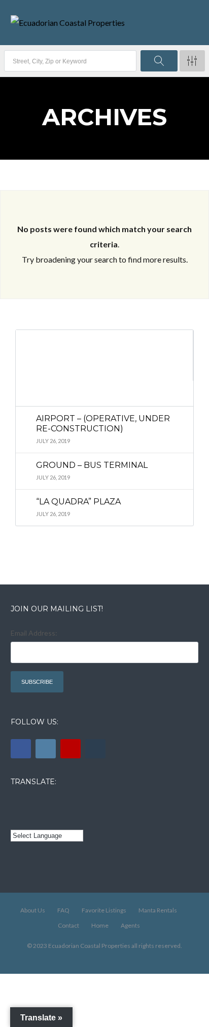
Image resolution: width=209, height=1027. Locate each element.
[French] (45, 804)
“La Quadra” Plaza (78, 501)
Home (100, 925)
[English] (17, 804)
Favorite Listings (104, 910)
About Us (32, 910)
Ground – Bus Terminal (92, 465)
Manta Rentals (157, 910)
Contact (68, 925)
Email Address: (34, 633)
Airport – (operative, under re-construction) (103, 423)
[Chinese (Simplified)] (17, 820)
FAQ (63, 910)
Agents (130, 925)
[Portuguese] (30, 820)
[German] (72, 804)
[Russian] (59, 804)
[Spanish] (30, 804)
